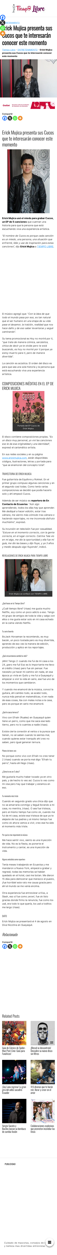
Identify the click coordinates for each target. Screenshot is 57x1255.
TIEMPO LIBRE (45, 246)
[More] (20, 118)
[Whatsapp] (15, 118)
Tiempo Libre (8, 49)
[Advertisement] (28, 280)
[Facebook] (4, 118)
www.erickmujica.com (14, 457)
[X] (10, 118)
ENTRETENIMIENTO (11, 23)
